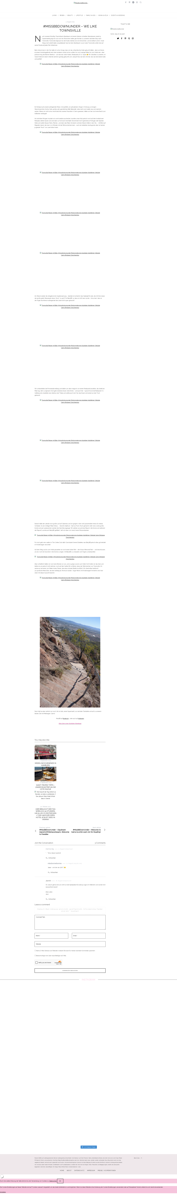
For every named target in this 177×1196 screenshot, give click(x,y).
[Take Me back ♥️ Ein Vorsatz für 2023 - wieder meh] (33, 991)
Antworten (52, 858)
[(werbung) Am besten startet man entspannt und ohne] (33, 1101)
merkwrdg (50, 849)
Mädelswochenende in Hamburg (45, 764)
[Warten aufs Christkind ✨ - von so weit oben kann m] (77, 995)
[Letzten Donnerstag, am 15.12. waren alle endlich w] (99, 1021)
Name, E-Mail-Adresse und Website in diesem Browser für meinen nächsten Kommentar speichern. (65, 950)
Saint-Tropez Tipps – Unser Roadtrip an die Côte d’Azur (45, 787)
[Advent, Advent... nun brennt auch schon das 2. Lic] (77, 1080)
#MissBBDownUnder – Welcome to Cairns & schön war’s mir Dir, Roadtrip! (86, 830)
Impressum (91, 1170)
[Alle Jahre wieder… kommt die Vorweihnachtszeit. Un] (122, 1073)
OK (60, 1181)
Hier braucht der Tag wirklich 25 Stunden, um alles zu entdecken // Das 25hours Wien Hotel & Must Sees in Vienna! (45, 814)
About (69, 1170)
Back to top (136, 1158)
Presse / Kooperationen (107, 1170)
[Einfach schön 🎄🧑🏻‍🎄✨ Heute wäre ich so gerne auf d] (11, 1071)
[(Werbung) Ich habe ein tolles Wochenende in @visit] (144, 1081)
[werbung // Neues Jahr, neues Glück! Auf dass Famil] (11, 1015)
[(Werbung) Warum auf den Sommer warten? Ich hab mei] (144, 1019)
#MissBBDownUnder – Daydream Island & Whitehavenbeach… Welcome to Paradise (54, 831)
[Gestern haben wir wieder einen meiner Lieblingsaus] (55, 1079)
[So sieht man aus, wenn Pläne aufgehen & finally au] (55, 991)
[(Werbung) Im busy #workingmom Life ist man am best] (166, 1010)
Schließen (3, 1192)
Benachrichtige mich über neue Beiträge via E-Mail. (51, 955)
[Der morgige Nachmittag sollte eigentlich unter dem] (99, 1090)
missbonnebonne (55, 863)
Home (62, 1170)
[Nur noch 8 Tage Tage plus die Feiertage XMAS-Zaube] (122, 998)
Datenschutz (79, 1170)
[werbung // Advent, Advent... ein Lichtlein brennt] (166, 1090)
